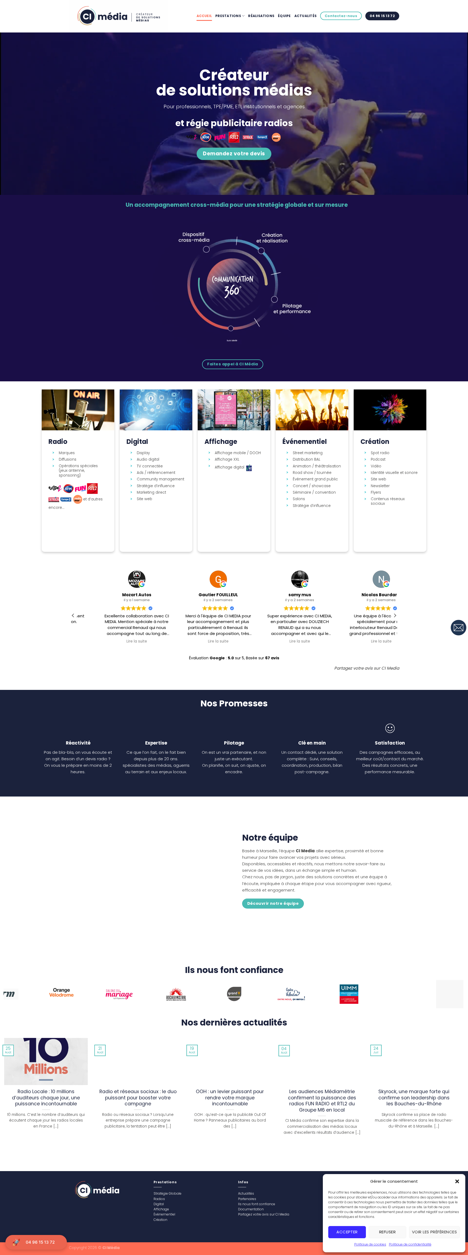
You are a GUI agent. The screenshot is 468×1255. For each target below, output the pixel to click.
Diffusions (67, 459)
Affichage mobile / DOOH (238, 453)
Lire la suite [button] (112, 641)
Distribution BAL (306, 459)
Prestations (228, 16)
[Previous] (19, 996)
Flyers (376, 492)
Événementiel (164, 1214)
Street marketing (308, 453)
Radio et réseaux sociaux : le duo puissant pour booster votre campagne (138, 1098)
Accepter (347, 1232)
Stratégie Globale (167, 1193)
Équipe (284, 16)
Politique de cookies (370, 1244)
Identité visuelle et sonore (394, 472)
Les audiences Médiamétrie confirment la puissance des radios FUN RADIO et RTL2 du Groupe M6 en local (322, 1101)
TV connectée (150, 466)
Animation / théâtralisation (317, 466)
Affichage (161, 1209)
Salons (299, 499)
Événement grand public (315, 479)
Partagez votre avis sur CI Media (263, 1214)
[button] (457, 1181)
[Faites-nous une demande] (458, 627)
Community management (160, 479)
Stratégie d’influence (156, 486)
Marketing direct (151, 492)
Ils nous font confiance (256, 1204)
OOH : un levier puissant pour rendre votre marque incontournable (230, 1098)
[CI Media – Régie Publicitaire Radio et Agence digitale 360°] (121, 16)
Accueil (204, 16)
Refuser (387, 1232)
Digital (159, 1204)
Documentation (251, 1209)
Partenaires (247, 1199)
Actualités (305, 16)
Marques (67, 453)
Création (160, 1219)
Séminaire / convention (314, 492)
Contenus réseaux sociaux (388, 501)
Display (143, 453)
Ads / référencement (156, 472)
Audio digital (148, 459)
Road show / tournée (312, 472)
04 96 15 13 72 (40, 1242)
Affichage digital (230, 467)
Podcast (378, 459)
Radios (159, 1199)
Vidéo (376, 466)
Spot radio (380, 453)
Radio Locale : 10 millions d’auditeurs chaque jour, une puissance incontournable (46, 1098)
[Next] (447, 996)
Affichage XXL (227, 459)
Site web (144, 499)
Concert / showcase (312, 486)
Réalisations (261, 16)
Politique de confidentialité (410, 1244)
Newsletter (380, 486)
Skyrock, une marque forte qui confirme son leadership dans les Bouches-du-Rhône (414, 1098)
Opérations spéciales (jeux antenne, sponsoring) (78, 471)
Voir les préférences (434, 1232)
